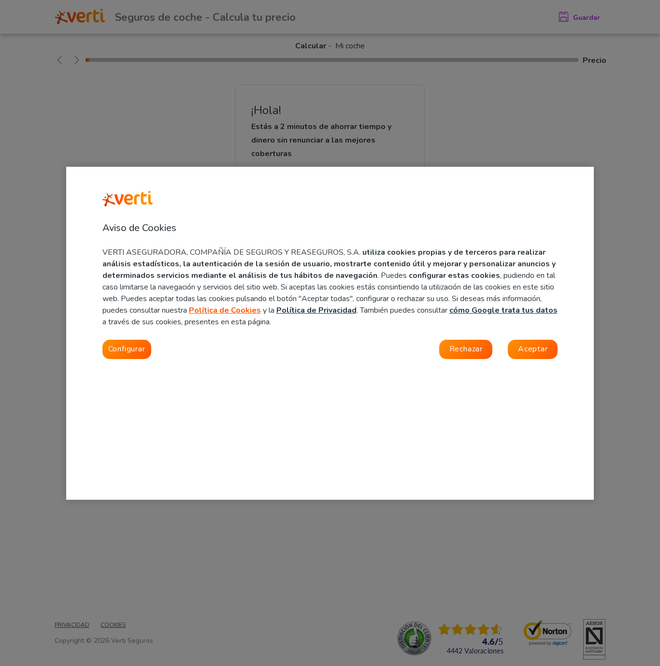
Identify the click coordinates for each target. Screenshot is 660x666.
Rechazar (466, 349)
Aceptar (533, 349)
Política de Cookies (225, 310)
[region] (330, 333)
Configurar (126, 349)
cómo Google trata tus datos (503, 310)
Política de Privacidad (316, 310)
